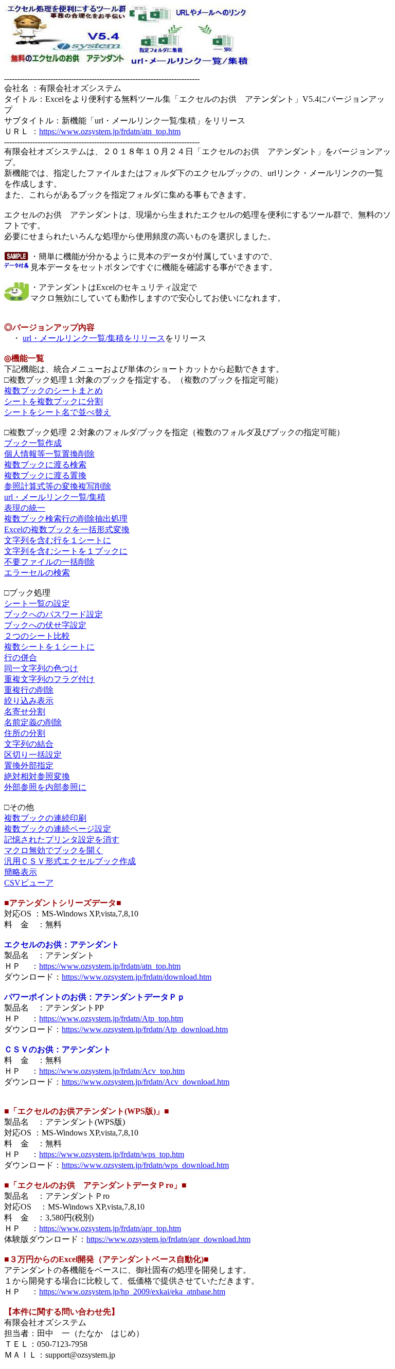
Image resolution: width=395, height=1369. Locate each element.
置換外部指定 (28, 765)
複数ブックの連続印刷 (45, 818)
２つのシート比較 (37, 636)
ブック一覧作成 (33, 443)
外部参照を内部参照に (45, 787)
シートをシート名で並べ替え (57, 412)
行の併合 (20, 657)
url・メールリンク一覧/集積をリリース (94, 338)
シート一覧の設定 (37, 603)
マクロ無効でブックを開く (53, 850)
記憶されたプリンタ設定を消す (61, 839)
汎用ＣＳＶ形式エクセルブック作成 (70, 861)
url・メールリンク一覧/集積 (54, 497)
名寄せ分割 (24, 711)
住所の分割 (24, 733)
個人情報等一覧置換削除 (49, 453)
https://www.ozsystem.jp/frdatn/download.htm (136, 976)
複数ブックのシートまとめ (53, 390)
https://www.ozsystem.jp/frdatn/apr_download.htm (168, 1239)
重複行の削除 (28, 690)
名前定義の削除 (33, 722)
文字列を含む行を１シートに (57, 540)
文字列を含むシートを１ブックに (66, 551)
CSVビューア (28, 882)
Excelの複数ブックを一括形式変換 (67, 529)
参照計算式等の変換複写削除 (57, 486)
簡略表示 (20, 872)
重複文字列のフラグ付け (49, 679)
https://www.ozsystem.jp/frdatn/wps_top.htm (111, 1154)
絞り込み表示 (28, 700)
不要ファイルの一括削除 (49, 561)
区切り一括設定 (33, 754)
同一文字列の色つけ (41, 668)
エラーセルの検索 (37, 572)
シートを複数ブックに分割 (53, 401)
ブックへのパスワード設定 (53, 614)
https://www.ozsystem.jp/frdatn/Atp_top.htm (111, 1018)
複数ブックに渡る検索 (45, 464)
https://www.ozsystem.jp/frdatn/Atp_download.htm (145, 1029)
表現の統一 (24, 507)
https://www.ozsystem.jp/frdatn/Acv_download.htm (145, 1081)
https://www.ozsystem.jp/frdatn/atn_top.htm (110, 131)
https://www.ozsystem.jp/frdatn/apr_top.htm (110, 1228)
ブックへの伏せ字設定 (45, 625)
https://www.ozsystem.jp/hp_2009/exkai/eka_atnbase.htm (132, 1291)
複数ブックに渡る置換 (45, 475)
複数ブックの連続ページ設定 (57, 828)
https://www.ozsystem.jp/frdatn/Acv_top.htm (112, 1071)
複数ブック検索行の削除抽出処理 (66, 518)
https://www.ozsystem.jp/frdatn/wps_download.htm (145, 1165)
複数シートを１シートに (49, 646)
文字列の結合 (28, 744)
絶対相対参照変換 (37, 776)
